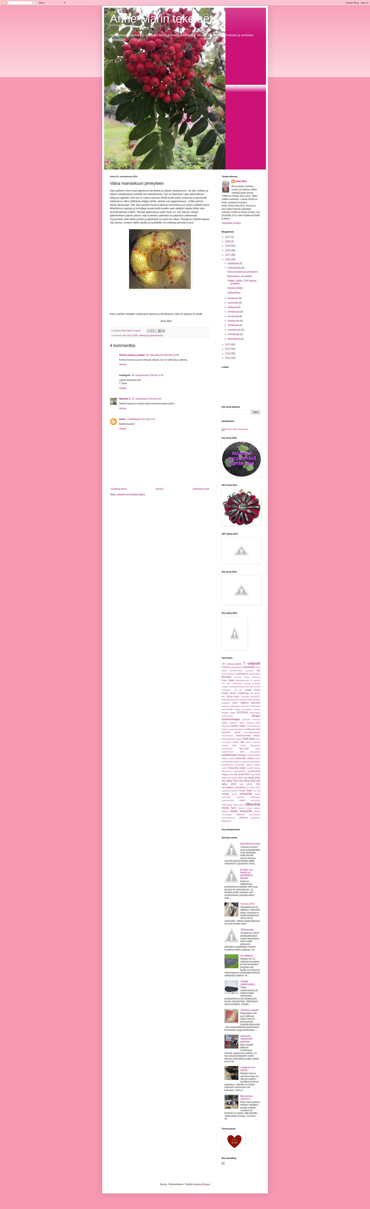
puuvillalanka (227, 765)
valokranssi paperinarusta (151, 335)
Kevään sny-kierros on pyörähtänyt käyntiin (246, 873)
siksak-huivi (227, 771)
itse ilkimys (255, 693)
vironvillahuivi (254, 815)
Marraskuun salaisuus (246, 1097)
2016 (228, 259)
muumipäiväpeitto (252, 732)
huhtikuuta (233, 325)
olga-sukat (244, 748)
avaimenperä (242, 674)
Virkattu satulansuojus (247, 983)
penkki (232, 758)
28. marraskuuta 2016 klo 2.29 (147, 375)
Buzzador (227, 677)
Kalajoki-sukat (246, 700)
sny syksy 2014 (247, 780)
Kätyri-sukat (255, 713)
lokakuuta (233, 298)
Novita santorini (253, 742)
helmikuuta (234, 334)
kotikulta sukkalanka (231, 706)
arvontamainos (228, 674)
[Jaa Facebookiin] (160, 331)
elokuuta (232, 307)
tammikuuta (234, 339)
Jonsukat (245, 696)
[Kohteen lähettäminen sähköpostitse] (149, 331)
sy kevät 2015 (253, 787)
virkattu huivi (229, 808)
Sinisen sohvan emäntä (132, 355)
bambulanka (254, 674)
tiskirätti (225, 794)
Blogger (206, 1184)
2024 (228, 237)
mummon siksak (231, 732)
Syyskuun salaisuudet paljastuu (246, 1039)
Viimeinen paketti (249, 1010)
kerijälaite (226, 703)
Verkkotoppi (227, 805)
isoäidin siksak (252, 690)
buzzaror (237, 677)
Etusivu (159, 489)
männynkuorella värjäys (248, 735)
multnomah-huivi (252, 729)
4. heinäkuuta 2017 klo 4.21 (140, 419)
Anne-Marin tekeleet (161, 18)
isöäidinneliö (243, 693)
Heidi (122, 419)
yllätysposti (226, 821)
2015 (228, 344)
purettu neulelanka (241, 762)
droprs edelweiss (252, 677)
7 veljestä (251, 663)
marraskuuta (234, 267)
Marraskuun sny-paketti (239, 276)
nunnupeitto (227, 748)
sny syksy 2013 (230, 780)
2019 (228, 245)
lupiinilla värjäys (238, 726)
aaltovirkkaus (236, 667)
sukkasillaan (233, 292)
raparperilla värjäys (243, 765)
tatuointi (234, 791)
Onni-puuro (255, 752)
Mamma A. (125, 398)
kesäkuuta (233, 316)
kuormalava (247, 709)
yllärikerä (243, 817)
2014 (228, 349)
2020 (228, 241)
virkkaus (240, 814)
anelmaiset (249, 667)
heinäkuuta (234, 311)
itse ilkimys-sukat (230, 696)
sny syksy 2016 (129, 335)
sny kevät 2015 (234, 778)
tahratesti (226, 791)
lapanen (233, 723)
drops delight (228, 680)
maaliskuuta (234, 329)
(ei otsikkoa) (246, 955)
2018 (228, 250)
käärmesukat (227, 716)
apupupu (250, 670)
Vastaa (122, 364)
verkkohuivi (255, 800)
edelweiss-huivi (242, 680)
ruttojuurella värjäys (236, 768)
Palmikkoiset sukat (250, 843)
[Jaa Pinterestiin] (163, 331)
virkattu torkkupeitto (241, 811)
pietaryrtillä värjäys (245, 758)
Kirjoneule (255, 703)
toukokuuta (234, 320)
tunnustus (226, 797)
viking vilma (238, 805)
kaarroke (235, 700)
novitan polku (229, 745)
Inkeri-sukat (255, 687)
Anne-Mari (241, 181)
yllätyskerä (255, 818)
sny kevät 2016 (252, 777)
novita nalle (238, 742)
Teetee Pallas (245, 790)
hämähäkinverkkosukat (239, 687)
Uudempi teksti (118, 489)
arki (258, 670)
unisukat (240, 797)
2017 (228, 255)
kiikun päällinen (240, 703)
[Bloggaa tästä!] (152, 331)
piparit (257, 758)
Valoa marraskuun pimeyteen (242, 271)
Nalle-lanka (249, 738)
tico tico (256, 791)
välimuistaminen (229, 818)
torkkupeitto (246, 794)
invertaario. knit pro (232, 690)
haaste (247, 683)
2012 (228, 358)
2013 (228, 353)
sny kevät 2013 (242, 774)
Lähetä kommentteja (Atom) (130, 494)
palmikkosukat (229, 755)
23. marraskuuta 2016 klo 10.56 (162, 355)
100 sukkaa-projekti (231, 664)
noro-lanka (226, 742)
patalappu (242, 755)
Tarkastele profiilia (231, 223)
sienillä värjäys (253, 768)
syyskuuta (233, 302)
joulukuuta (233, 263)
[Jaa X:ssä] (156, 331)
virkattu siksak (245, 808)
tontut (234, 794)
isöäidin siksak (229, 693)
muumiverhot (227, 736)
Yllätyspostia (247, 929)
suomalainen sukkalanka (233, 787)
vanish (242, 800)
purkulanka (255, 762)
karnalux (256, 700)
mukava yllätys (235, 288)
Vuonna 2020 (247, 904)
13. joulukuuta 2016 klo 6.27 (147, 398)
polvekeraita (227, 762)
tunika (257, 794)
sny (231, 774)
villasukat (252, 804)
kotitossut (245, 706)
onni (242, 752)
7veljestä (226, 667)
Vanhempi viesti (201, 489)
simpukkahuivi (240, 771)
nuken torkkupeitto (250, 745)
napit (258, 739)
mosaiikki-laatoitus (236, 729)
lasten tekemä (246, 723)
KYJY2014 (242, 712)
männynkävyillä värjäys (232, 739)
